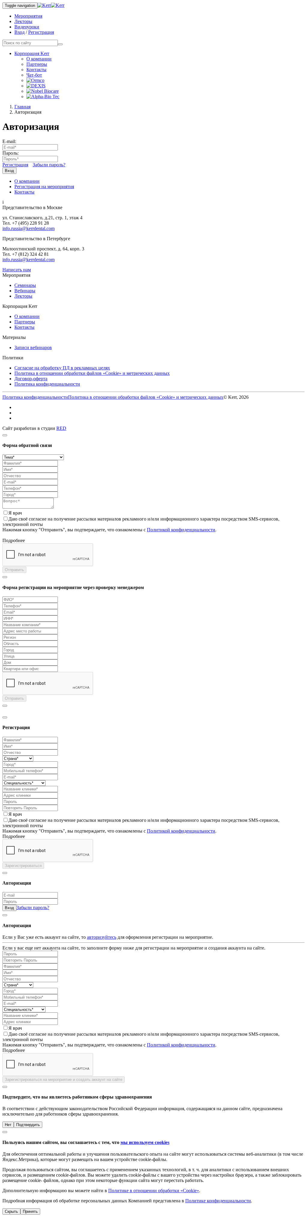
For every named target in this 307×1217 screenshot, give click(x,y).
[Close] (4, 435)
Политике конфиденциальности (218, 1200)
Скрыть (11, 1211)
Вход (19, 32)
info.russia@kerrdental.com (28, 228)
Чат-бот (34, 74)
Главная (22, 106)
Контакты (36, 69)
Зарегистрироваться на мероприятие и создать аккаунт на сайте (63, 1079)
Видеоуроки (26, 26)
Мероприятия (28, 16)
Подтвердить (28, 1124)
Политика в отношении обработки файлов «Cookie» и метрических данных (92, 373)
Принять (30, 1211)
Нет (8, 1124)
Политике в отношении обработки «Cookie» (153, 1190)
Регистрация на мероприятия (44, 186)
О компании (39, 58)
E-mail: (9, 141)
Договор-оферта (30, 378)
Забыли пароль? (49, 164)
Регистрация (41, 32)
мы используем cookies (145, 1142)
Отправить (14, 570)
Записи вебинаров (33, 347)
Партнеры (36, 64)
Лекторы (23, 21)
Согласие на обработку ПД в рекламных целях (62, 367)
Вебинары (24, 290)
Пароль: (10, 153)
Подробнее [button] (13, 540)
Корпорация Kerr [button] (31, 53)
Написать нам (16, 269)
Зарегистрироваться (23, 865)
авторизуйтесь (101, 937)
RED (61, 428)
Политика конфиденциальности (47, 384)
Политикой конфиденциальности (181, 529)
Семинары (25, 285)
